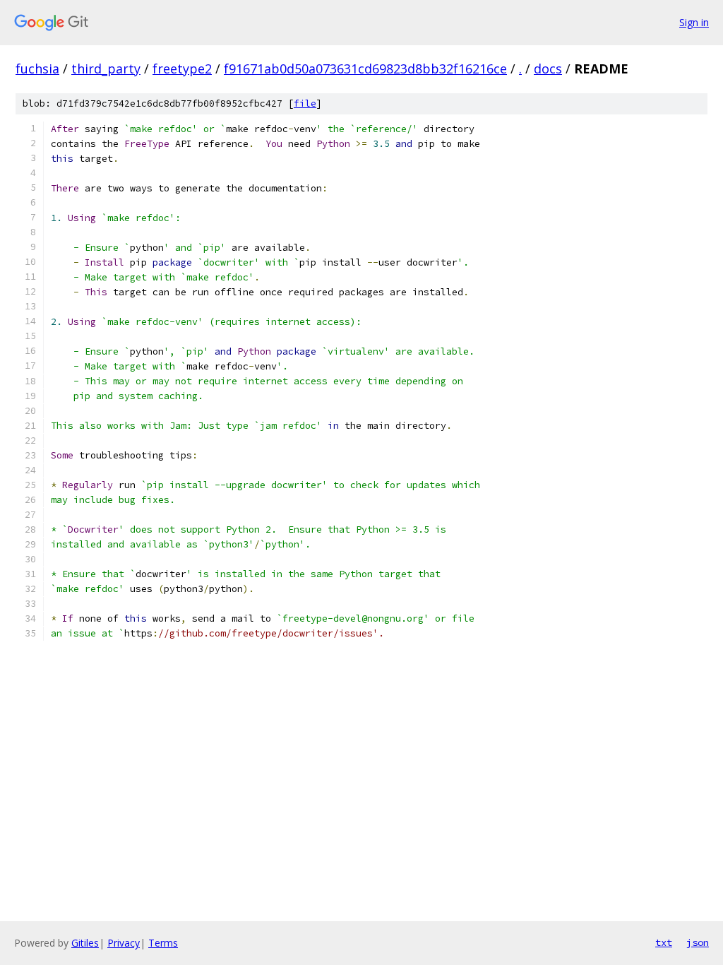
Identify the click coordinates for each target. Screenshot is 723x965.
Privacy (123, 942)
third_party (106, 68)
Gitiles (85, 942)
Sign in (694, 22)
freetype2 (182, 68)
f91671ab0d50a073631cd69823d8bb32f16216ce (365, 68)
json (697, 942)
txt (663, 942)
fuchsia (37, 68)
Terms (163, 942)
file (305, 103)
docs (548, 68)
